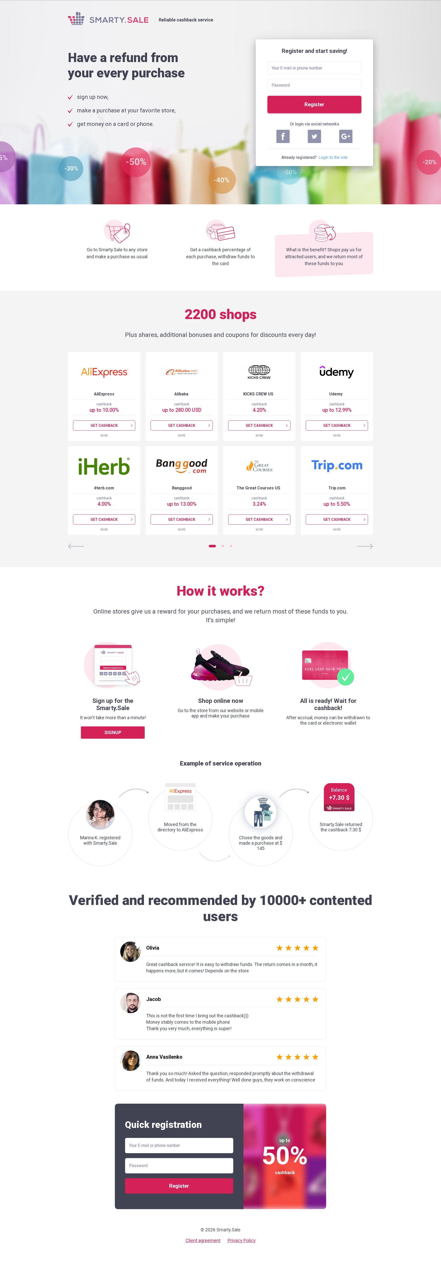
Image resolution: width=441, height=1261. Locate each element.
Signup (112, 732)
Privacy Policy (242, 1240)
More (104, 435)
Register (314, 104)
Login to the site (333, 157)
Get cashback (104, 425)
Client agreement (203, 1240)
